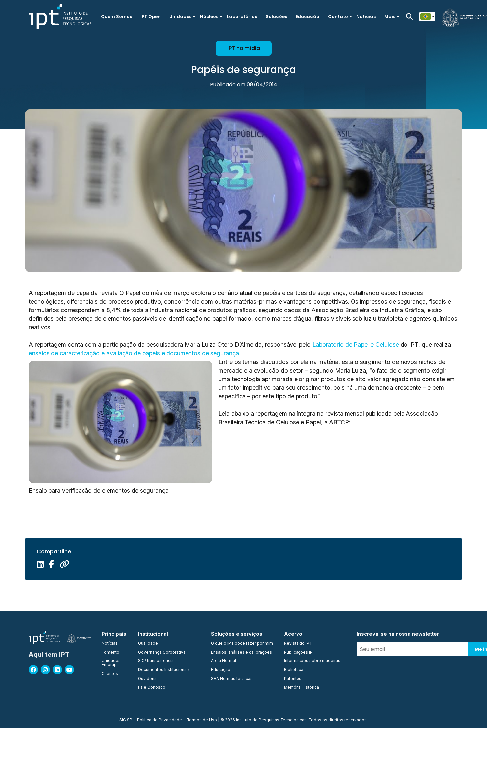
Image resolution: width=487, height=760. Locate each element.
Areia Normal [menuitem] (223, 661)
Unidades (180, 16)
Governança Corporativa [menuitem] (162, 653)
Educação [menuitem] (220, 670)
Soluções (276, 16)
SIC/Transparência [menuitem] (156, 661)
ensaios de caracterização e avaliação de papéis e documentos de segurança (134, 353)
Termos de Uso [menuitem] (202, 720)
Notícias (366, 16)
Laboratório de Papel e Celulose (355, 344)
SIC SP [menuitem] (125, 720)
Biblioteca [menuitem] (293, 670)
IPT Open (150, 16)
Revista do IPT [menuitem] (298, 644)
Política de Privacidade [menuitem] (159, 720)
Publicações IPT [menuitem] (299, 653)
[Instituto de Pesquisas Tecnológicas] (60, 17)
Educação (307, 16)
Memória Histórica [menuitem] (301, 688)
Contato (338, 16)
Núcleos (209, 16)
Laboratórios (242, 16)
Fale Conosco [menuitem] (151, 688)
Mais (389, 16)
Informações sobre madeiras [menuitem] (312, 661)
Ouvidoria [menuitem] (147, 679)
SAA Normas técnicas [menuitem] (232, 679)
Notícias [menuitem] (110, 644)
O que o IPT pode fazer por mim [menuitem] (242, 644)
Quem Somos (116, 16)
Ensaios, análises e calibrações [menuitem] (241, 653)
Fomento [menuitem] (110, 653)
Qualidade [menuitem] (148, 644)
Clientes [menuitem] (110, 674)
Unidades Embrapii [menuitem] (111, 663)
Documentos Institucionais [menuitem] (164, 670)
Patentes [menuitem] (292, 679)
